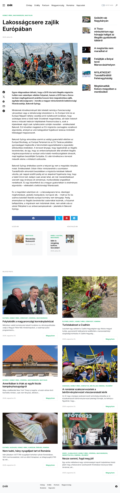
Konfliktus (85, 386)
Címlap (42, 485)
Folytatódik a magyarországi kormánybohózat (28, 321)
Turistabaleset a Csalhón (76, 324)
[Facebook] (116, 486)
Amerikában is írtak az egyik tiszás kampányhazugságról (22, 385)
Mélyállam (94, 386)
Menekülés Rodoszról (30, 240)
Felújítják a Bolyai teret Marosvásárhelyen (104, 61)
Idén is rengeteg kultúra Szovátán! (55, 244)
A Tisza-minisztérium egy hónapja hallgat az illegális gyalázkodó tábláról (105, 34)
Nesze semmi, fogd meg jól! (78, 458)
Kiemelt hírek (7, 15)
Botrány (6, 380)
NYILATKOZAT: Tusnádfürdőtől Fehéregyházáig (103, 75)
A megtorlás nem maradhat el (103, 50)
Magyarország (18, 15)
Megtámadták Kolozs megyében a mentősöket (105, 89)
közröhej (32, 318)
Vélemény (109, 386)
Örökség (39, 447)
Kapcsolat (52, 488)
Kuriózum (31, 447)
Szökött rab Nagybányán (101, 19)
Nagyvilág (28, 15)
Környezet (24, 318)
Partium (56, 485)
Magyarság (55, 237)
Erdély (53, 235)
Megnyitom (50, 336)
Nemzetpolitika (68, 455)
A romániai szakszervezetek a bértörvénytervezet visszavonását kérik (84, 391)
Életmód (6, 318)
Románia (97, 321)
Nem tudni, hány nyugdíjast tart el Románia (26, 450)
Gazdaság (66, 386)
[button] (4, 5)
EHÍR (9, 5)
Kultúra (59, 235)
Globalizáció (72, 453)
